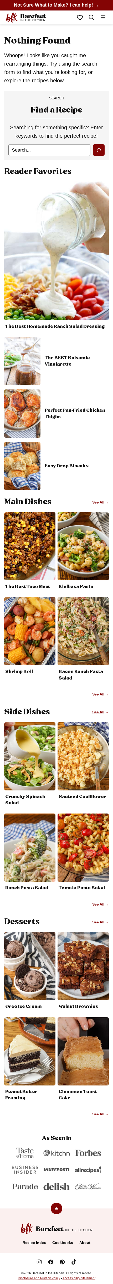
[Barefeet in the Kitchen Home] (26, 17)
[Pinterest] (62, 1262)
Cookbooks (62, 1242)
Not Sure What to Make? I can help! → (56, 5)
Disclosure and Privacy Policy (39, 1278)
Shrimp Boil (19, 671)
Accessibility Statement (79, 1278)
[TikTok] (74, 1262)
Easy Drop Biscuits (67, 466)
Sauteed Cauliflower (82, 797)
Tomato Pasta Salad (82, 888)
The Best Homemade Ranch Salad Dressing (55, 326)
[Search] (91, 17)
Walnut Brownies (78, 1006)
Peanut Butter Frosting (21, 1095)
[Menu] (103, 17)
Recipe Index (34, 1242)
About (84, 1242)
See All (98, 502)
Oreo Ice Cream (23, 1006)
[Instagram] (39, 1262)
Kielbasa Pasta (76, 587)
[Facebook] (50, 1262)
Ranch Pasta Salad (26, 888)
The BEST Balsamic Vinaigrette (67, 361)
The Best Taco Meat (27, 587)
